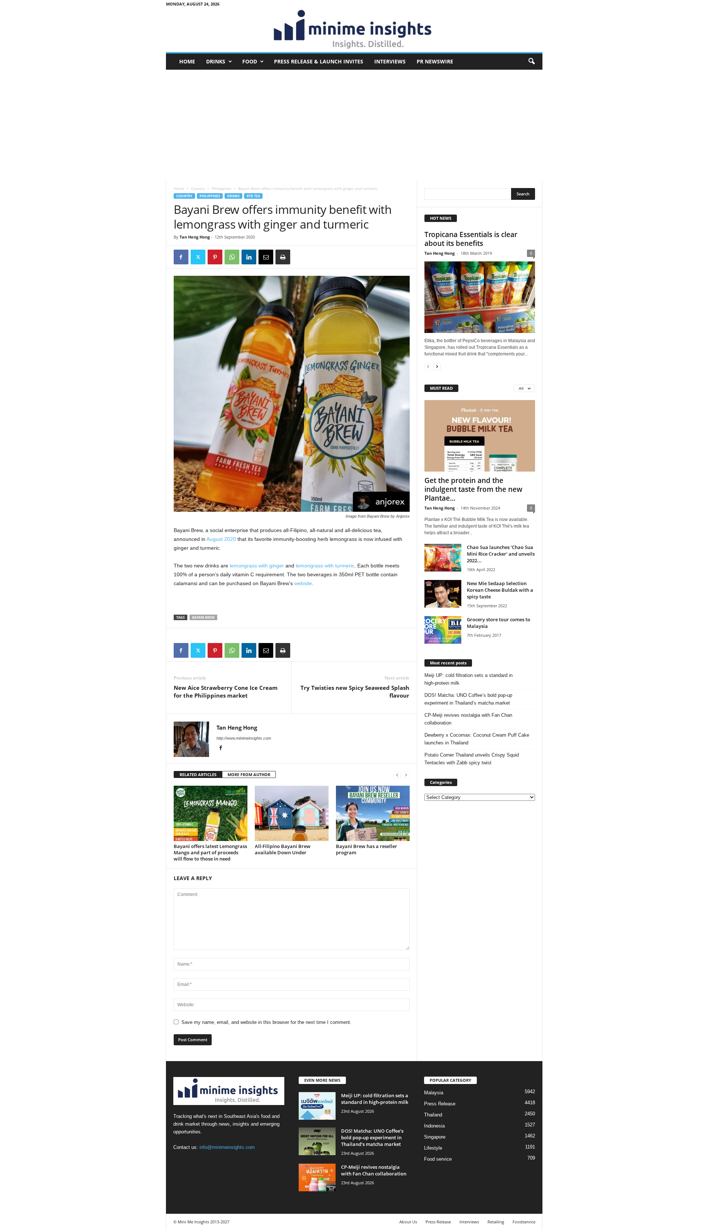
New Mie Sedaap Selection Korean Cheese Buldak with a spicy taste (500, 590)
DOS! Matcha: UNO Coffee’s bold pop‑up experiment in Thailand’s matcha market (468, 699)
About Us (408, 1221)
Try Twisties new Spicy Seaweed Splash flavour (355, 691)
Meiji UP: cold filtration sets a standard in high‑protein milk (468, 679)
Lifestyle (433, 1148)
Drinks (215, 61)
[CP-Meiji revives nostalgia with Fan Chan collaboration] (317, 1177)
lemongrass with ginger (257, 566)
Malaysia (433, 1092)
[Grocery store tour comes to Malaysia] (442, 630)
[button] (531, 61)
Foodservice (524, 1221)
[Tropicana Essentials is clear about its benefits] (479, 297)
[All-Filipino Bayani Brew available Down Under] (292, 813)
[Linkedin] (249, 257)
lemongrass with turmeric (325, 566)
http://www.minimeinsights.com (243, 738)
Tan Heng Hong (195, 237)
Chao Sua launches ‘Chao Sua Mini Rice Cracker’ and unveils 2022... (501, 554)
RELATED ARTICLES (198, 774)
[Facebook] (181, 257)
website (303, 583)
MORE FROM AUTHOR (249, 774)
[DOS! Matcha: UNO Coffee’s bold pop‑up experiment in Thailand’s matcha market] (317, 1141)
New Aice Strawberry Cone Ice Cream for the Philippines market (226, 691)
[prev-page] (397, 775)
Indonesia (434, 1126)
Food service (438, 1159)
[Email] (265, 257)
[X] (198, 257)
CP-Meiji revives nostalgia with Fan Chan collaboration (468, 719)
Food (249, 61)
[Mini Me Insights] (354, 30)
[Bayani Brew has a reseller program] (373, 813)
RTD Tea (253, 196)
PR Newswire (435, 61)
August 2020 (221, 539)
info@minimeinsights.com (227, 1147)
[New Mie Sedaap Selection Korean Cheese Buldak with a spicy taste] (442, 594)
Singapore (434, 1137)
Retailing (495, 1221)
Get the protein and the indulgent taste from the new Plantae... (473, 489)
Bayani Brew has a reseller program (366, 849)
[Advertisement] (354, 125)
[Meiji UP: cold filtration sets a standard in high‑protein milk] (317, 1106)
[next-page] (437, 366)
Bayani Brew (203, 617)
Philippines (221, 188)
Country (198, 188)
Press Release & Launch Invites (318, 61)
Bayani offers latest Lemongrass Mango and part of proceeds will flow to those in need (210, 852)
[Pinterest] (215, 257)
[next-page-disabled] (406, 775)
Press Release (439, 1103)
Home (187, 61)
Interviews (390, 61)
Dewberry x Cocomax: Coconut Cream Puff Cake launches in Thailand (476, 739)
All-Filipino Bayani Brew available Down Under (282, 849)
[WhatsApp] (232, 257)
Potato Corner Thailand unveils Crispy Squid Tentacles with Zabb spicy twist (471, 758)
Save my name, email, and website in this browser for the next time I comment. (266, 1022)
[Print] (282, 257)
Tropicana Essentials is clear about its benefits (470, 239)
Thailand (433, 1115)
